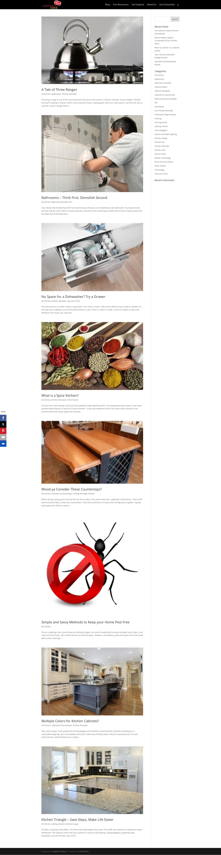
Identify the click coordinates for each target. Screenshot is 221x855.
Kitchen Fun (160, 142)
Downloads (159, 106)
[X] (3, 424)
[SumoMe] (3, 443)
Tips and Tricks (73, 301)
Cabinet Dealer (161, 87)
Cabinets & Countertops (62, 493)
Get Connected (166, 5)
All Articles (46, 94)
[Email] (3, 437)
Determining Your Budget (165, 99)
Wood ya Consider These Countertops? (71, 489)
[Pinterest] (3, 431)
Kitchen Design (72, 824)
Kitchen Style (160, 154)
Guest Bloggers (161, 130)
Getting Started (58, 824)
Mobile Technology (163, 158)
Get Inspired (138, 5)
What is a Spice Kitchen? (60, 395)
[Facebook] (3, 418)
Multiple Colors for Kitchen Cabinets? (70, 721)
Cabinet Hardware (162, 91)
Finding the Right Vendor (83, 493)
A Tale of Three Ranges (59, 89)
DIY (70, 202)
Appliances (56, 94)
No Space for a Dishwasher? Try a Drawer (73, 296)
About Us (151, 5)
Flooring (158, 118)
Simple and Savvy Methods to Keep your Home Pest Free (85, 622)
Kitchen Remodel (69, 94)
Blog (107, 5)
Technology (159, 170)
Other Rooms (72, 400)
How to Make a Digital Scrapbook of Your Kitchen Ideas (166, 40)
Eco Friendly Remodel (164, 110)
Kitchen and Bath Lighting (166, 134)
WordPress (84, 851)
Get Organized (161, 122)
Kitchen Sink (160, 150)
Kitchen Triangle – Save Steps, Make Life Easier (77, 819)
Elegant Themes (60, 851)
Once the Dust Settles (164, 162)
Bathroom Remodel (60, 202)
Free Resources (121, 5)
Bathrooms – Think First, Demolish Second (74, 197)
